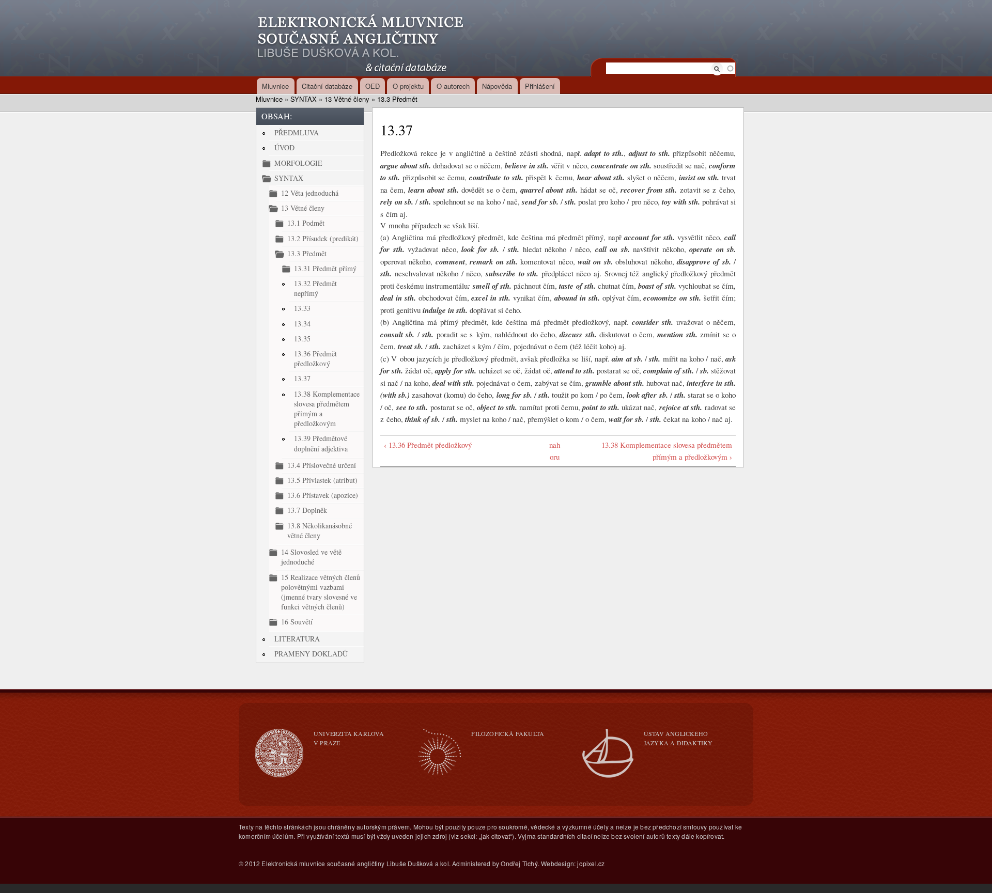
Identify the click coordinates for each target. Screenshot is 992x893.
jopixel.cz (591, 863)
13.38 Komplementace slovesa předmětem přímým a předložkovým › (666, 451)
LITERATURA (297, 639)
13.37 (302, 378)
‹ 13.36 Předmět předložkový (428, 445)
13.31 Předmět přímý (325, 268)
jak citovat (495, 836)
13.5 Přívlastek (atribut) (322, 480)
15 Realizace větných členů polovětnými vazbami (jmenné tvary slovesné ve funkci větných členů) (320, 592)
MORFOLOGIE (298, 163)
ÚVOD (284, 147)
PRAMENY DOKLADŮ (311, 654)
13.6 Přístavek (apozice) (322, 495)
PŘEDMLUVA (296, 132)
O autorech (453, 86)
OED (372, 86)
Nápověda (497, 86)
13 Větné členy (346, 99)
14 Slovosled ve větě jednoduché (311, 557)
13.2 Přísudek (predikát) (323, 238)
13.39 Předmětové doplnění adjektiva (321, 443)
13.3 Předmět (397, 99)
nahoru (554, 451)
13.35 (302, 338)
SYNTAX (303, 99)
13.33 (302, 308)
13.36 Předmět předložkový (315, 358)
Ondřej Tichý (519, 863)
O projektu (408, 86)
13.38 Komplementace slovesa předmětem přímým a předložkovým (327, 409)
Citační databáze (327, 86)
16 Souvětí (297, 621)
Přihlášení (540, 86)
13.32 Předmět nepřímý (315, 288)
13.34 (302, 323)
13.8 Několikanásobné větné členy (319, 530)
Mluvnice (275, 86)
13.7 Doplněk (307, 510)
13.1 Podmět (305, 223)
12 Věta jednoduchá (309, 193)
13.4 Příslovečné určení (321, 465)
